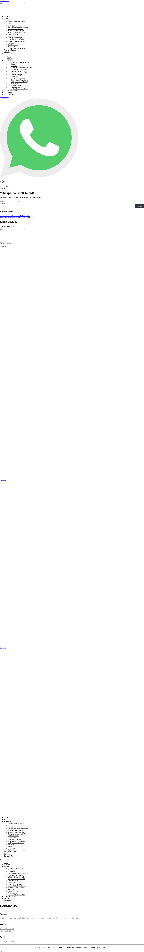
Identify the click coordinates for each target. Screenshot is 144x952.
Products (7, 20)
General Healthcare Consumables (18, 27)
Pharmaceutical (12, 46)
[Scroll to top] (1, 951)
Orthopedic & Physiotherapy (17, 39)
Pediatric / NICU (13, 45)
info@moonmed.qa (8, 941)
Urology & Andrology (15, 38)
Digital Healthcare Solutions (16, 48)
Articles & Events (10, 50)
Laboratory (11, 25)
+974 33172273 (7, 931)
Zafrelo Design (101, 947)
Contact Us (8, 53)
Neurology (11, 43)
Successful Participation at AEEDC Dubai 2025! (15, 216)
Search (2, 203)
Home (6, 16)
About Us (7, 18)
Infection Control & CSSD (16, 30)
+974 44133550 (7, 929)
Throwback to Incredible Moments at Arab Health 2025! (17, 217)
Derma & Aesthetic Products (16, 22)
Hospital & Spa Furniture (15, 29)
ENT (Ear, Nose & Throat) (16, 41)
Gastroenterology (13, 34)
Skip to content (4, 1)
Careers (7, 52)
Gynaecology (12, 36)
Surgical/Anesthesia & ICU (16, 32)
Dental (10, 23)
